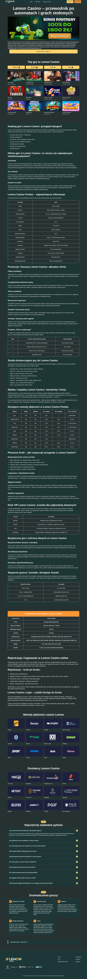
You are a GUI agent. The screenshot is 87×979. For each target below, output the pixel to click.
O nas (59, 957)
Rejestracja (77, 1)
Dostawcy (78, 961)
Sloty (31, 1)
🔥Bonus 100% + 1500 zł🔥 (43, 51)
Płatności (78, 959)
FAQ (59, 959)
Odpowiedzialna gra (63, 961)
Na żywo (33, 67)
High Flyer (37, 1)
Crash (51, 67)
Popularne (15, 67)
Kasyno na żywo (47, 1)
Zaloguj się (70, 1)
